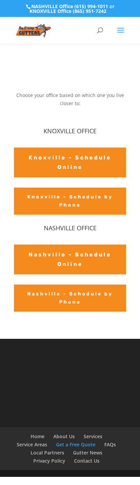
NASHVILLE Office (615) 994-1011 (69, 6)
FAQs (110, 444)
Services (93, 436)
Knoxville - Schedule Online (70, 162)
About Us (64, 436)
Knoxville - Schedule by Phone (70, 201)
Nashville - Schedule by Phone (70, 298)
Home (38, 436)
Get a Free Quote (75, 444)
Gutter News (87, 452)
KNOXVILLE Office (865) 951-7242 (68, 11)
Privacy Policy (49, 461)
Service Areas (32, 444)
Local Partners (47, 452)
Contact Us (87, 461)
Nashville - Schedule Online (70, 259)
